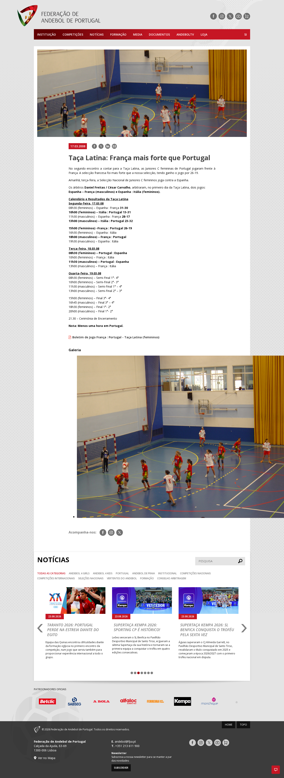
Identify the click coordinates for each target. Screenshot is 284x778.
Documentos (159, 34)
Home (228, 724)
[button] (276, 770)
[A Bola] (74, 702)
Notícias (97, 34)
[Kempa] (155, 702)
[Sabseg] (47, 702)
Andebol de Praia (143, 573)
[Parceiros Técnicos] (209, 702)
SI (245, 34)
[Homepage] (75, 16)
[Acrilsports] (236, 702)
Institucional (167, 573)
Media (137, 34)
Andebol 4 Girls (79, 573)
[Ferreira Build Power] (128, 702)
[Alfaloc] (101, 702)
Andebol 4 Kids (102, 573)
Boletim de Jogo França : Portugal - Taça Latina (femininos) (115, 337)
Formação (118, 34)
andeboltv (185, 34)
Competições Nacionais (195, 573)
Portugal (122, 573)
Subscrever (121, 767)
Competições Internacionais (56, 578)
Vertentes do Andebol (122, 578)
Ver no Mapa (46, 758)
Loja (204, 34)
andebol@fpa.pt (125, 741)
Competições (73, 34)
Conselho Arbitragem (171, 578)
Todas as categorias (51, 573)
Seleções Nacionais (91, 578)
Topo (243, 724)
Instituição (46, 34)
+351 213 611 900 (127, 746)
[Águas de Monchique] (182, 702)
